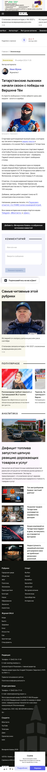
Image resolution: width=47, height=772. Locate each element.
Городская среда (8, 572)
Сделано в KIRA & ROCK (10, 760)
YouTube (5, 726)
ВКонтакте (5, 722)
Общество (5, 576)
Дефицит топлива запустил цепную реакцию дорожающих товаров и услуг (20, 455)
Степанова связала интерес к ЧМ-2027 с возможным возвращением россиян (18, 20)
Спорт (27, 568)
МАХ (3, 740)
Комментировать (15, 270)
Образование (6, 601)
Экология (5, 604)
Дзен (3, 733)
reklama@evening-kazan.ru (16, 694)
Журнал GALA (8, 613)
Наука (4, 597)
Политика (5, 583)
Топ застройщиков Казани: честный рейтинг (35, 490)
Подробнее (22, 768)
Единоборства (30, 597)
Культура (5, 594)
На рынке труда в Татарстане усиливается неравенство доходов (34, 512)
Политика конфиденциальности (13, 681)
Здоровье (5, 625)
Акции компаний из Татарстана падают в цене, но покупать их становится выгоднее (35, 531)
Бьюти (4, 621)
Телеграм (5, 729)
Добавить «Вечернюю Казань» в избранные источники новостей (23, 226)
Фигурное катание (29, 30)
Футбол (27, 572)
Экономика (6, 587)
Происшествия (7, 590)
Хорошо (37, 768)
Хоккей (27, 576)
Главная (5, 51)
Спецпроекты (7, 642)
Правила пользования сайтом (13, 677)
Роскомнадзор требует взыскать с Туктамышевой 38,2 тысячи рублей (17, 394)
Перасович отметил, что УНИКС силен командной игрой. (22, 203)
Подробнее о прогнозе (9, 41)
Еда (3, 635)
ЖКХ (3, 580)
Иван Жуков (15, 69)
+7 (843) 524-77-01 (15, 690)
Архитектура (6, 639)
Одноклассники (7, 736)
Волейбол (28, 580)
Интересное (29, 601)
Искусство (6, 632)
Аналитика (10, 413)
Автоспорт (13, 30)
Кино (3, 628)
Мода (4, 617)
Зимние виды (15, 51)
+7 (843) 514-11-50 (15, 659)
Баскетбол (28, 583)
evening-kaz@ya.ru (13, 663)
